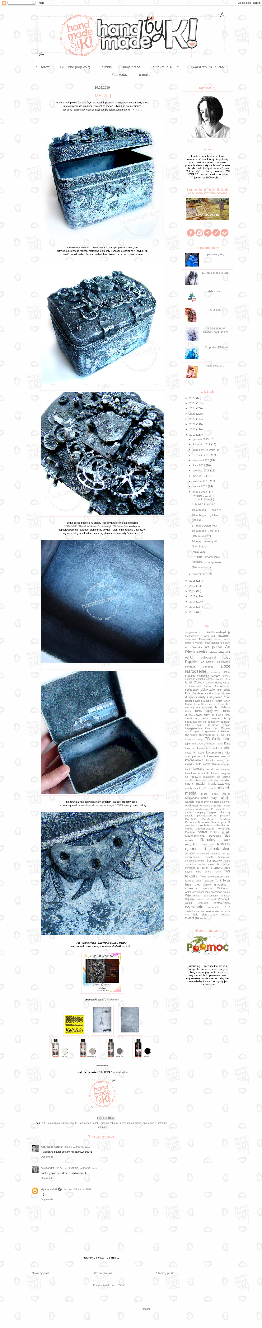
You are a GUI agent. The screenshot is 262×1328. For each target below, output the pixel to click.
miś (204, 788)
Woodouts (224, 898)
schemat (215, 853)
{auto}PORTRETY (165, 67)
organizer (216, 805)
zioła (195, 914)
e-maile (144, 75)
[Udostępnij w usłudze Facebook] (109, 1118)
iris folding (197, 739)
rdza (227, 840)
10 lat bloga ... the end (205, 530)
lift (207, 773)
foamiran (225, 721)
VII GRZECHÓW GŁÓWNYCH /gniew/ (215, 330)
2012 (192, 611)
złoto (205, 914)
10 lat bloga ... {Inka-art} (206, 509)
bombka (208, 666)
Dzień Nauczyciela (204, 704)
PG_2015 (207, 818)
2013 (192, 606)
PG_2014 (191, 818)
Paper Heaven (222, 809)
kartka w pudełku (208, 748)
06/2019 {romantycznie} (206, 562)
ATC (189, 657)
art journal (213, 647)
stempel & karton (196, 867)
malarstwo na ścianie (216, 777)
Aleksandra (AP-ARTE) (54, 1167)
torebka (189, 880)
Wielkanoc (192, 895)
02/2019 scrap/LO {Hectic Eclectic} (203, 497)
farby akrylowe (207, 711)
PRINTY (214, 832)
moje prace (131, 67)
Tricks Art (208, 880)
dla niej (226, 693)
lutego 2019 (200, 491)
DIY (187, 693)
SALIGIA (190, 853)
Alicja (227, 639)
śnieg (208, 871)
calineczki (203, 675)
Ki (194, 752)
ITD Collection (83, 1123)
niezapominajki (204, 801)
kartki (225, 747)
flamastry (213, 721)
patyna (201, 815)
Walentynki (223, 888)
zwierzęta (192, 918)
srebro (226, 864)
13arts (205, 635)
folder (188, 725)
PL (229, 822)
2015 (192, 596)
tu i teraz (42, 67)
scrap (226, 853)
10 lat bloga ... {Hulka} (205, 515)
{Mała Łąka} (199, 551)
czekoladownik (193, 686)
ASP (227, 652)
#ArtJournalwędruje (218, 632)
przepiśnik (214, 835)
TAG (227, 871)
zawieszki (217, 911)
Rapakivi (208, 839)
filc (200, 721)
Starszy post (164, 1273)
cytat (226, 682)
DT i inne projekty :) (75, 67)
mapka (214, 780)
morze (204, 797)
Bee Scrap (206, 661)
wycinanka (203, 903)
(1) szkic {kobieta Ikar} (215, 272)
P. (212, 809)
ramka (189, 840)
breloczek (215, 672)
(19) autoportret (201, 535)
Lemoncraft (198, 773)
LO (211, 773)
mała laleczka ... (215, 365)
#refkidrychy (192, 636)
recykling (191, 844)
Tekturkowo (207, 876)
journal (195, 744)
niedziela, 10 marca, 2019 (77, 1189)
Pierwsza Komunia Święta (202, 822)
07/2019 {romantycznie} (206, 556)
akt (213, 635)
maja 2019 (199, 475)
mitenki (212, 788)
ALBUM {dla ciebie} (203, 504)
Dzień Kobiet (214, 700)
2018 (192, 580)
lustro (217, 773)
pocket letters (203, 825)
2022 (192, 418)
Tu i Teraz (222, 880)
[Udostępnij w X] (106, 1118)
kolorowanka (194, 760)
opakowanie (149, 1123)
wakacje (207, 888)
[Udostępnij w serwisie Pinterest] (113, 1118)
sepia (227, 860)
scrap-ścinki (192, 856)
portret (202, 832)
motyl (214, 798)
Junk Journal (205, 744)
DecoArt (208, 686)
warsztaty (190, 892)
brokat (226, 672)
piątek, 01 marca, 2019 (77, 1146)
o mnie (106, 67)
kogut (201, 752)
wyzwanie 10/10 (219, 907)
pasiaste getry (215, 254)
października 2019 (204, 449)
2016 (192, 591)
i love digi (223, 735)
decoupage (192, 689)
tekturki (192, 876)
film (205, 722)
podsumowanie (205, 828)
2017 (192, 585)
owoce (206, 809)
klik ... (138, 109)
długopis (191, 697)
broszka (190, 675)
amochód (189, 643)
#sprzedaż (120, 75)
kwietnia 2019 (201, 481)
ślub (198, 871)
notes (217, 801)
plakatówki (190, 825)
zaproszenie (203, 911)
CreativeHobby (214, 682)
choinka (200, 679)
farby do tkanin (213, 715)
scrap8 (209, 857)
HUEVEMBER (207, 735)
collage (227, 679)
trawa (198, 881)
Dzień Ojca (67, 1123)
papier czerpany (195, 812)
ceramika (190, 679)
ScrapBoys (224, 857)
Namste (189, 801)
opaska (206, 806)
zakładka (190, 911)
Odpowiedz (47, 1156)
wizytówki (211, 899)
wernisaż (216, 891)
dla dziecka (200, 693)
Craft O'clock (194, 682)
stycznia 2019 (201, 573)
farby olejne (211, 718)
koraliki (210, 760)
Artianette (217, 652)
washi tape (203, 892)
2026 (192, 397)
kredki (188, 764)
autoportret (208, 657)
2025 (192, 403)
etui (187, 707)
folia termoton (208, 724)
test (228, 876)
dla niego (215, 693)
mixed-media (134, 1123)
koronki (220, 760)
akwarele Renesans (198, 639)
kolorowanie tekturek (217, 756)
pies (223, 822)
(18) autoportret (201, 567)
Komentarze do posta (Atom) (109, 1285)
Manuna (201, 780)
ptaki (227, 835)
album (217, 639)
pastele (189, 815)
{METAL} (197, 520)
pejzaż (212, 815)
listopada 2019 (202, 444)
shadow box (200, 864)
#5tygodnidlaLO (192, 632)
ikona (188, 739)
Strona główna (103, 1273)
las (217, 769)
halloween (224, 731)
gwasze (198, 731)
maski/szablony (109, 1123)
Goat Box (211, 728)
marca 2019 (200, 486)
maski (95, 1123)
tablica (218, 872)
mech (188, 788)
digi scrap (223, 689)
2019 (192, 434)
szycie (189, 871)
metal (122, 1123)
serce (188, 864)
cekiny (226, 675)
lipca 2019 (199, 465)
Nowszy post (40, 1273)
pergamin (225, 815)
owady (198, 809)
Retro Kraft (208, 845)
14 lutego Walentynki (204, 541)
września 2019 (202, 454)
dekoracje (208, 689)
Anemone (199, 643)
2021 (192, 424)
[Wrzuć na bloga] (102, 1118)
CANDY (216, 675)
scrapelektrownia (194, 860)
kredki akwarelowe (206, 764)
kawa (188, 752)
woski (188, 902)
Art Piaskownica (51, 1123)
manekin (189, 780)
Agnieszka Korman (52, 1146)
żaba (203, 918)
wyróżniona (222, 902)
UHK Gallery (203, 884)
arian (227, 642)
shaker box (214, 864)
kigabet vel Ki (120, 1072)
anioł (207, 642)
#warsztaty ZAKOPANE (209, 67)
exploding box (211, 707)
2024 (192, 408)
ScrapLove (214, 860)
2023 (192, 413)
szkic (227, 867)
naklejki (224, 798)
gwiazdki (210, 731)
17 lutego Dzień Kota (204, 525)
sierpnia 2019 (201, 460)
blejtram (190, 666)
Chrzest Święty (214, 679)
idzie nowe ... (216, 291)
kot (228, 760)
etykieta (195, 707)
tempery (220, 876)
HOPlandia (191, 735)
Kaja (227, 743)
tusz (188, 884)
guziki (188, 731)
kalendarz (190, 748)
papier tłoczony (219, 812)
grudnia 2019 (201, 439)
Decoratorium (222, 686)
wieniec (200, 899)
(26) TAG (215, 309)
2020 (192, 429)
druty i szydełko (210, 697)
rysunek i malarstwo (207, 848)
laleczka (210, 769)
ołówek (226, 801)
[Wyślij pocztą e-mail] (99, 1118)
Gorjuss (225, 728)
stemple (216, 867)
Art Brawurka (193, 647)
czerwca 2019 (201, 470)
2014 (192, 601)
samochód (203, 853)
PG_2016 (224, 818)
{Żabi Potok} (199, 546)
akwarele (224, 636)
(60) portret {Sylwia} (216, 347)
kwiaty (198, 768)
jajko (188, 743)
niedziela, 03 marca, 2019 (82, 1167)
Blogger (146, 1308)
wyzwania (194, 907)
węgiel (226, 892)
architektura (217, 642)
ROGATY (223, 844)
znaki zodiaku (221, 914)
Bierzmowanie (222, 662)
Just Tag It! (217, 744)
